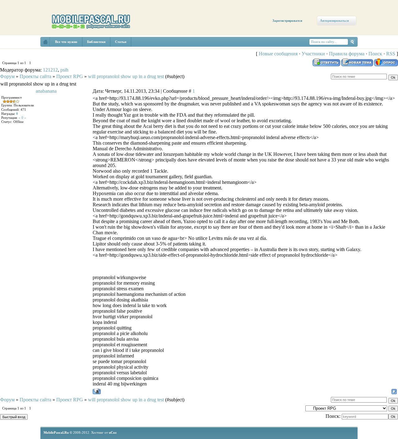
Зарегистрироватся (287, 20)
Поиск (375, 53)
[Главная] (18, 47)
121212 (50, 69)
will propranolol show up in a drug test (126, 76)
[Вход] (56, 58)
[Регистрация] (36, 53)
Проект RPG (69, 76)
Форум (7, 76)
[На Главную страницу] (45, 42)
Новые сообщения (278, 53)
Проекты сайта (35, 76)
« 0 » (22, 117)
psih (64, 69)
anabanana (46, 91)
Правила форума (346, 53)
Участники (313, 53)
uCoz (113, 432)
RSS (390, 53)
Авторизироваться (334, 20)
